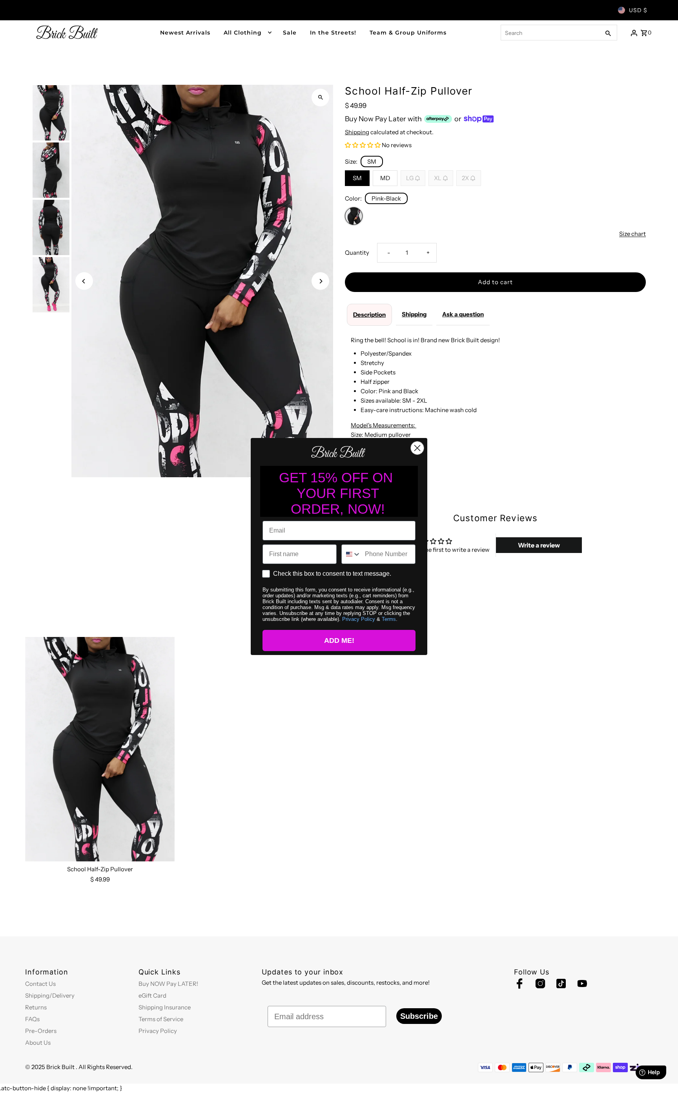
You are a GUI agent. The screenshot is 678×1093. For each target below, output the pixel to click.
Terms (389, 619)
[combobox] (351, 554)
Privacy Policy (358, 619)
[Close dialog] (417, 448)
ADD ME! (339, 640)
